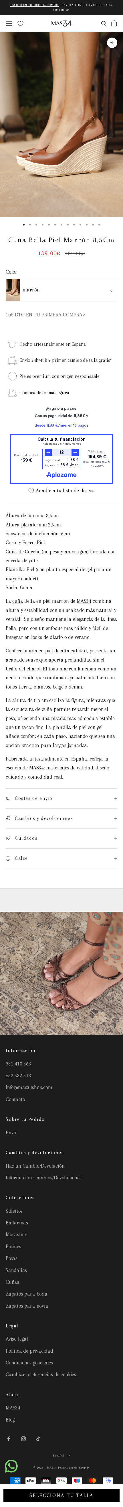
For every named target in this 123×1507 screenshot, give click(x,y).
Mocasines (16, 1234)
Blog (10, 1420)
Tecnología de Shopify (74, 1467)
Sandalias (16, 1270)
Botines (13, 1246)
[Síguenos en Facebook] (8, 1439)
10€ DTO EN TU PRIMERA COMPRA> (45, 315)
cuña (17, 601)
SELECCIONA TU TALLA (61, 1495)
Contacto (15, 1099)
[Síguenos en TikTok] (38, 1439)
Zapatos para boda (26, 1294)
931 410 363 (18, 1064)
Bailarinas (17, 1223)
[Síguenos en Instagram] (23, 1439)
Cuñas (12, 1282)
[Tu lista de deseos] (20, 23)
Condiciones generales (29, 1363)
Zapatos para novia (27, 1306)
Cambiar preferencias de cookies (41, 1374)
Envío (11, 1132)
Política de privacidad (29, 1351)
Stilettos (14, 1211)
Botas (11, 1258)
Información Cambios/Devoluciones (44, 1178)
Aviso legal (17, 1339)
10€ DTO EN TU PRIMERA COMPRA (34, 5)
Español (59, 1455)
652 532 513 (18, 1075)
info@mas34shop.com (29, 1087)
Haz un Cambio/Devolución (35, 1166)
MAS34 (84, 601)
